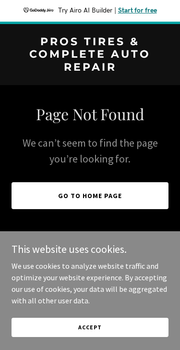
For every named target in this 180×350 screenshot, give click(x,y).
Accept (89, 327)
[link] (90, 68)
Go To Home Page (90, 195)
